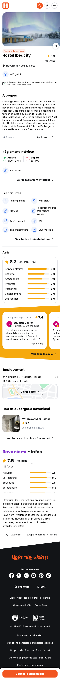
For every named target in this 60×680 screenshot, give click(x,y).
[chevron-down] (31, 463)
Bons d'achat (43, 650)
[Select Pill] (40, 5)
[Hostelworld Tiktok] (48, 575)
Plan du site (45, 657)
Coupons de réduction (22, 650)
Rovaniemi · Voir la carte (20, 65)
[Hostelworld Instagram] (26, 575)
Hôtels (46, 597)
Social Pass (41, 605)
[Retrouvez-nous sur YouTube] (33, 575)
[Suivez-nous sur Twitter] (18, 575)
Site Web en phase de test (23, 657)
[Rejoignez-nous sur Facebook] (11, 575)
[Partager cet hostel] (56, 46)
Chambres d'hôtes (22, 605)
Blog (12, 597)
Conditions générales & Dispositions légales (30, 642)
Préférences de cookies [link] (30, 665)
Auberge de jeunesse (14, 51)
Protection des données (30, 635)
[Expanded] (6, 534)
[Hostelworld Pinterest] (41, 575)
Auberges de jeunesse (29, 597)
